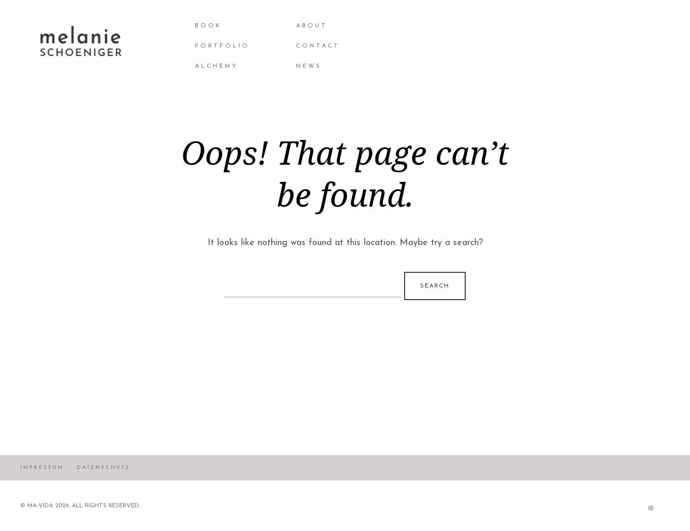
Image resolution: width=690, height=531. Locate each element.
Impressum (42, 467)
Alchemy (216, 66)
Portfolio (222, 46)
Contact (318, 46)
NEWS (309, 66)
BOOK (208, 26)
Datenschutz (103, 467)
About (311, 26)
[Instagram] (651, 508)
